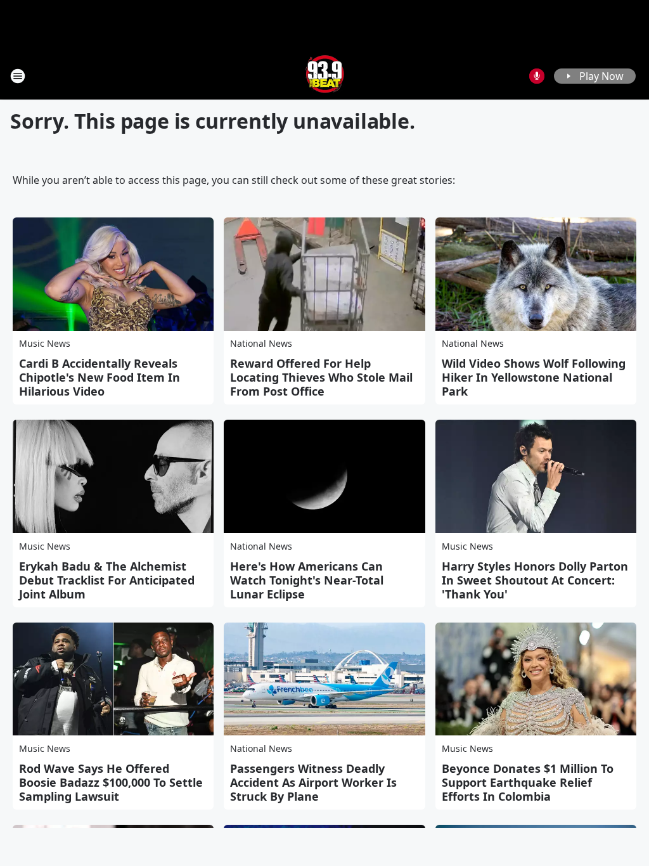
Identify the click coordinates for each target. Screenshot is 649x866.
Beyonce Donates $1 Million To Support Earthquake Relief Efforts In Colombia (528, 782)
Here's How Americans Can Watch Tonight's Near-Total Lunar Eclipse (306, 580)
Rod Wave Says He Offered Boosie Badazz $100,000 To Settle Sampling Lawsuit (111, 782)
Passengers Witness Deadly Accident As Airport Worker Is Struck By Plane (313, 782)
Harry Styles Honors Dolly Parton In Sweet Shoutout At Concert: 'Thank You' (535, 580)
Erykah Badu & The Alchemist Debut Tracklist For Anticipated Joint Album (107, 580)
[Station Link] (324, 75)
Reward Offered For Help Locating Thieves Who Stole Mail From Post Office (321, 377)
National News (261, 343)
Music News (44, 343)
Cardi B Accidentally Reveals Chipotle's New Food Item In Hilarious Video (99, 377)
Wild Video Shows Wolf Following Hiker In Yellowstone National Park (534, 377)
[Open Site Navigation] (17, 76)
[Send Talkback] (536, 76)
